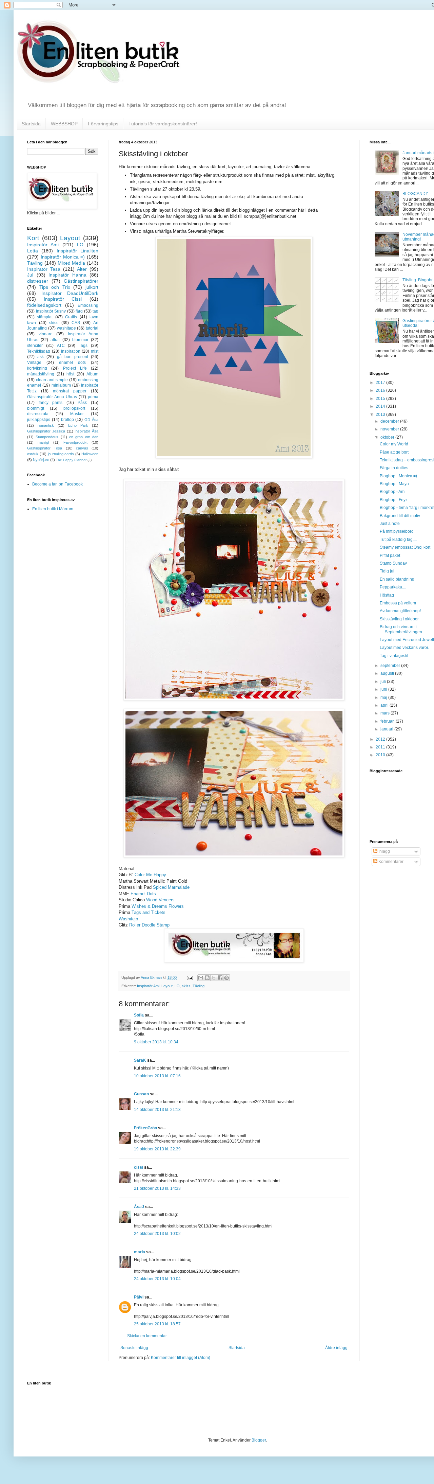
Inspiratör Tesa (43, 269)
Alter (82, 269)
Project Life (75, 368)
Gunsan (141, 1094)
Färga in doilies (394, 467)
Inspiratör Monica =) (63, 257)
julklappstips (38, 419)
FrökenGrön (145, 1128)
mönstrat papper (69, 391)
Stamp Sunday (393, 563)
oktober (387, 437)
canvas (82, 448)
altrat (55, 339)
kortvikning (37, 368)
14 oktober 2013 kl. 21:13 (157, 1109)
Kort (33, 238)
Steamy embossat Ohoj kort (405, 547)
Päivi (138, 1297)
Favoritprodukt (75, 442)
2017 (381, 382)
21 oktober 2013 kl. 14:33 (157, 1188)
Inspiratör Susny (51, 311)
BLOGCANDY (415, 193)
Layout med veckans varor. (404, 647)
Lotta (32, 250)
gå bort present (72, 356)
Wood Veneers (160, 899)
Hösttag (387, 595)
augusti (387, 673)
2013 (381, 414)
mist (94, 351)
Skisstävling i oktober (399, 619)
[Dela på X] (213, 977)
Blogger (259, 1440)
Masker (77, 413)
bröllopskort (74, 408)
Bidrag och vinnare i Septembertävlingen (401, 629)
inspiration (70, 351)
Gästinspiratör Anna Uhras (52, 396)
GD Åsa (91, 420)
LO (177, 986)
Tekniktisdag (38, 351)
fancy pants (51, 402)
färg (79, 311)
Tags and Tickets (148, 912)
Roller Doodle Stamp (149, 925)
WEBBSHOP (64, 123)
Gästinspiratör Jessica (46, 431)
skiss (186, 986)
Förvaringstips (103, 123)
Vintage (34, 362)
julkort (91, 287)
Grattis (71, 317)
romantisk (46, 425)
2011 (381, 747)
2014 (381, 406)
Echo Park (78, 425)
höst (70, 374)
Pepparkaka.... (393, 587)
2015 (381, 398)
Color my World (394, 444)
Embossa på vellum (398, 603)
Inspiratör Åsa (86, 431)
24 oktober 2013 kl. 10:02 (157, 1233)
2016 (381, 390)
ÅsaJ (139, 1206)
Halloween (89, 454)
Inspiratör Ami (148, 986)
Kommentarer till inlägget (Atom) (180, 1357)
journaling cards (61, 454)
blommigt (35, 408)
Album (92, 374)
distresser (37, 281)
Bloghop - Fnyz (394, 499)
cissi (138, 1167)
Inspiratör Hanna (67, 275)
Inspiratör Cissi (63, 299)
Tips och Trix (54, 287)
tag (95, 311)
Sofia (139, 1015)
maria (139, 1252)
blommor (80, 339)
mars (385, 713)
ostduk (32, 454)
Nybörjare (41, 460)
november (390, 429)
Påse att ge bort (394, 452)
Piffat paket (390, 555)
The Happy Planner (71, 460)
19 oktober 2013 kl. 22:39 (157, 1149)
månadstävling (40, 374)
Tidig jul (387, 571)
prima (93, 396)
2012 (381, 739)
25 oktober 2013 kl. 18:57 (157, 1324)
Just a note (390, 523)
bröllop (67, 419)
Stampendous (47, 437)
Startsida (31, 123)
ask (40, 356)
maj (384, 697)
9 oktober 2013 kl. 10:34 (156, 1042)
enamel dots (72, 362)
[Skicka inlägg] (189, 977)
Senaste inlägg (134, 1347)
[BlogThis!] (207, 977)
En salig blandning (397, 579)
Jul (30, 275)
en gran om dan (83, 437)
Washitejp (128, 918)
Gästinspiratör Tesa (44, 448)
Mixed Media (71, 263)
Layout (167, 986)
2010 (381, 755)
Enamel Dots (143, 893)
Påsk (82, 402)
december (390, 421)
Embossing (88, 305)
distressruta (37, 413)
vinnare (46, 334)
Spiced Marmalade (171, 887)
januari (387, 729)
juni (384, 689)
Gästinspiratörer (81, 281)
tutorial (92, 328)
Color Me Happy (150, 874)
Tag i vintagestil (394, 655)
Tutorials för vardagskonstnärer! (163, 123)
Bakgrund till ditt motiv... (401, 515)
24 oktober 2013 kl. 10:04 (157, 1278)
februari (388, 721)
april (385, 705)
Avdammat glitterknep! (400, 610)
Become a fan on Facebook (57, 484)
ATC (61, 345)
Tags (83, 345)
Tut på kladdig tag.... (398, 539)
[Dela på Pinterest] (226, 977)
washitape (66, 328)
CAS (76, 322)
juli (383, 681)
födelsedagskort (44, 305)
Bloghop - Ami (393, 491)
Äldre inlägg (336, 1347)
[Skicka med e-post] (200, 977)
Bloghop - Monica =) (398, 476)
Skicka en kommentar (147, 1335)
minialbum (61, 385)
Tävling (198, 986)
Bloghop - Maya (394, 483)
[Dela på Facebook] (220, 977)
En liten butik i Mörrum (52, 509)
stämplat (45, 317)
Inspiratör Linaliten (77, 250)
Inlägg (383, 851)
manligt (43, 442)
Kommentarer (390, 861)
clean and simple (52, 379)
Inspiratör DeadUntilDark (69, 293)
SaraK (140, 1060)
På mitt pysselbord (397, 531)
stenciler (35, 345)
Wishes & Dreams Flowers (158, 906)
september (390, 665)
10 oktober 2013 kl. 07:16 (157, 1076)
